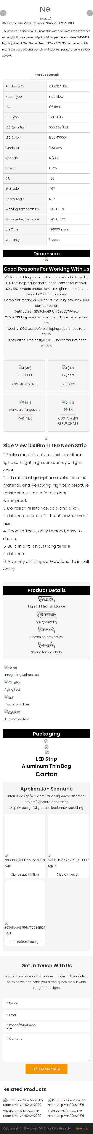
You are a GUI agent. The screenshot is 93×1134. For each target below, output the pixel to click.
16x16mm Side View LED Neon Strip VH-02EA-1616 (66, 1113)
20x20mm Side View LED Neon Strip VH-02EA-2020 (22, 1113)
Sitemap (81, 1128)
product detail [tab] (47, 75)
